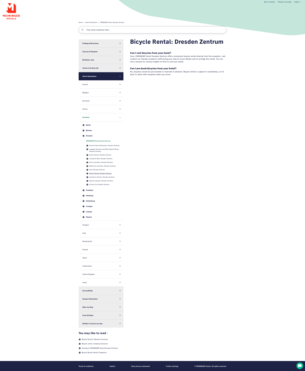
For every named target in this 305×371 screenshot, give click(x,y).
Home (81, 22)
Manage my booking (284, 2)
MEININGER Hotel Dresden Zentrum (112, 22)
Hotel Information (91, 22)
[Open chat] (299, 365)
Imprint (112, 366)
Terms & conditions (86, 366)
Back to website (269, 2)
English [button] (296, 2)
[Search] (82, 29)
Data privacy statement (140, 366)
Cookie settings (172, 366)
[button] (101, 43)
